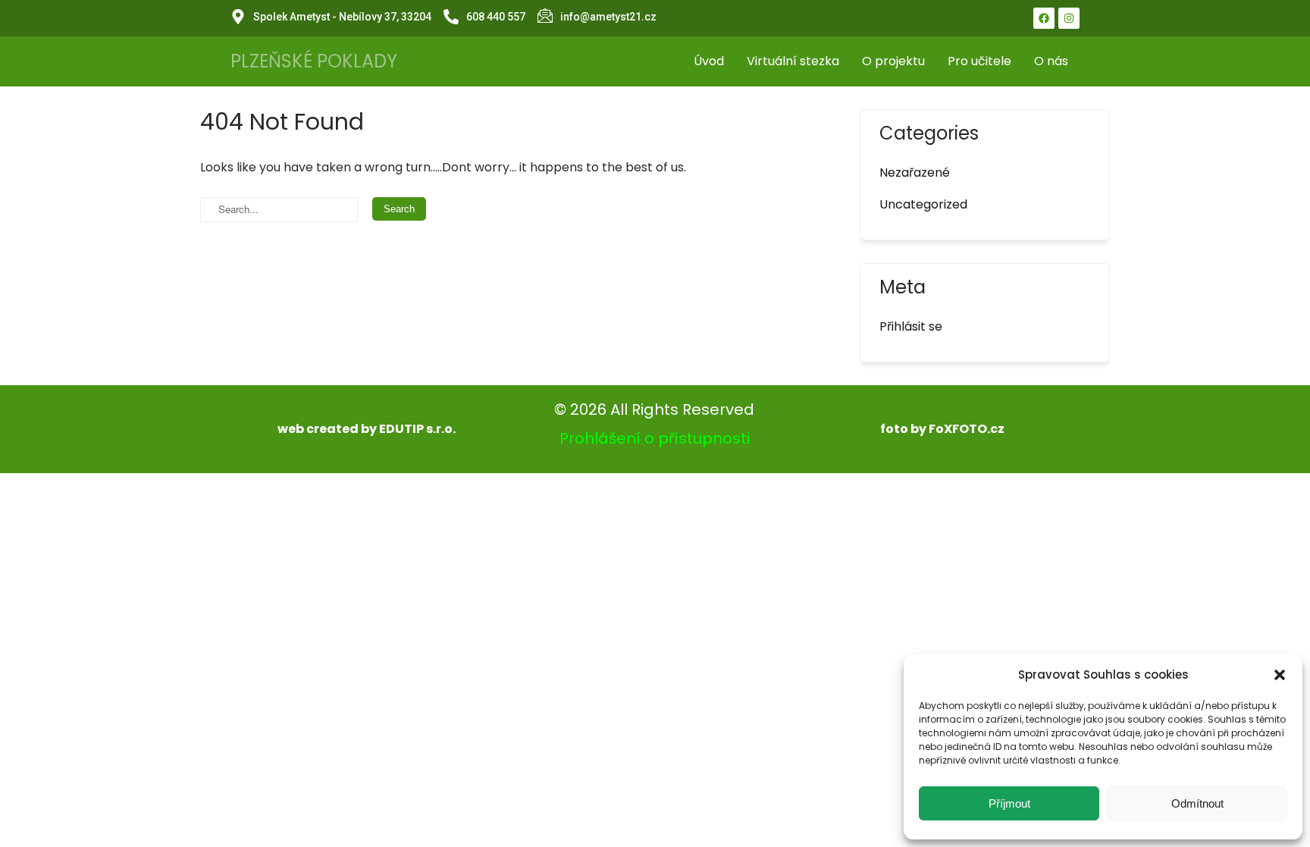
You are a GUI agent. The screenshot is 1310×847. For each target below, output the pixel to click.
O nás (1051, 61)
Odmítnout (1197, 803)
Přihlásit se (910, 326)
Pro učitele (979, 61)
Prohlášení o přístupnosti (654, 438)
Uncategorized (923, 204)
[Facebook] (1044, 18)
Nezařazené (914, 172)
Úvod (709, 61)
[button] (1279, 674)
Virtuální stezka (793, 61)
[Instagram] (1069, 18)
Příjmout (1009, 803)
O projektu (893, 61)
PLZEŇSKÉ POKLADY (313, 61)
